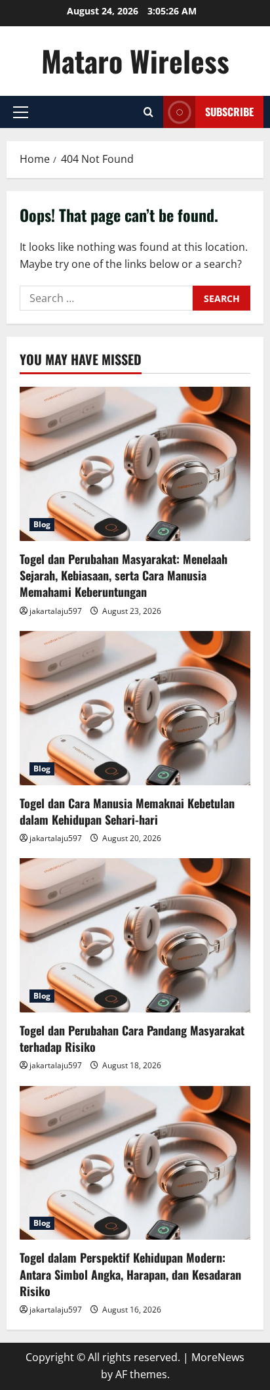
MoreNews (217, 1357)
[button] (21, 112)
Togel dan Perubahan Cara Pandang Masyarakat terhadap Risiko (132, 1038)
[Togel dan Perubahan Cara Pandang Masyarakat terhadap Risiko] (135, 935)
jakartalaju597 (55, 611)
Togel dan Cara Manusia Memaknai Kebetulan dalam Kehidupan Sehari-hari (127, 811)
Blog (41, 524)
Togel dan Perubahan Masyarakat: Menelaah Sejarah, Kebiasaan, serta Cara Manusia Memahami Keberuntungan (123, 575)
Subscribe (229, 111)
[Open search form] (148, 112)
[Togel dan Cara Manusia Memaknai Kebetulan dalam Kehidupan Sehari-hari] (135, 708)
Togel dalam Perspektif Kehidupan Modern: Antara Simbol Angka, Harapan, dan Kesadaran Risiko (130, 1274)
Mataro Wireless (135, 60)
